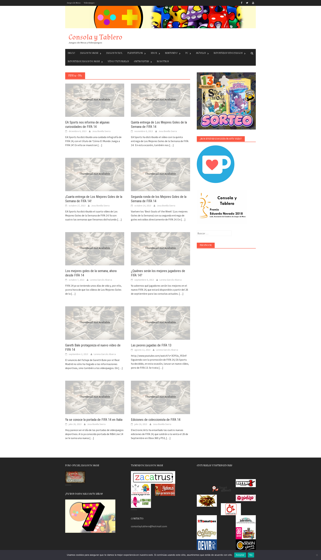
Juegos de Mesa (73, 3)
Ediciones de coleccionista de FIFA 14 (155, 420)
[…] (99, 145)
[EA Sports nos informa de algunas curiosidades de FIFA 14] (94, 100)
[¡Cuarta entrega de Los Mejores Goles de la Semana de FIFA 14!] (94, 174)
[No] (316, 555)
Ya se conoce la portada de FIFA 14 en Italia (93, 420)
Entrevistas (141, 61)
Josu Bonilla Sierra (101, 131)
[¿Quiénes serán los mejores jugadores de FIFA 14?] (160, 248)
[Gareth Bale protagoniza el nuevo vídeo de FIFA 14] (94, 322)
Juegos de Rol (114, 53)
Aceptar (240, 554)
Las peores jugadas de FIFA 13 (151, 345)
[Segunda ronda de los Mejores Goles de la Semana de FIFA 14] (160, 174)
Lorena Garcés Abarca (101, 279)
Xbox (154, 53)
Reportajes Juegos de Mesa (84, 61)
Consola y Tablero (95, 37)
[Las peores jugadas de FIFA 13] (160, 322)
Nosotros (163, 61)
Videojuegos (89, 3)
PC (186, 53)
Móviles (201, 53)
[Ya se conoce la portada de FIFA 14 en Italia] (94, 397)
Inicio (71, 53)
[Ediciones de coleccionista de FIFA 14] (160, 397)
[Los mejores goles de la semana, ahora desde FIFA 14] (94, 248)
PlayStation (135, 53)
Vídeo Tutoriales (118, 61)
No (251, 554)
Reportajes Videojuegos (228, 53)
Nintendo (171, 53)
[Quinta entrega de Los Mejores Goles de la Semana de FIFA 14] (160, 100)
